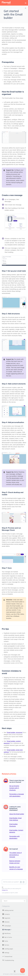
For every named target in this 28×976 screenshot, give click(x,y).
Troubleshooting (9, 960)
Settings (6, 952)
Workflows (7, 933)
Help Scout (22, 974)
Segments (7, 918)
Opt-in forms (8, 937)
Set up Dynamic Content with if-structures (14, 788)
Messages (7, 929)
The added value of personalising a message (15, 855)
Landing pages (8, 949)
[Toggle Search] (24, 900)
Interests (6, 922)
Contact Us (5, 890)
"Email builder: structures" (15, 732)
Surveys (6, 945)
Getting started (8, 910)
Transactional (8, 956)
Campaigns (7, 926)
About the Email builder (16, 814)
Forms (6, 941)
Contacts (7, 914)
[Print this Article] (25, 8)
